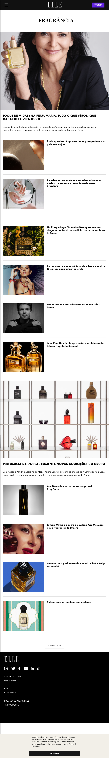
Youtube (26, 668)
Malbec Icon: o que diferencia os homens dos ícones (73, 306)
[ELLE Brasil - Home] (54, 6)
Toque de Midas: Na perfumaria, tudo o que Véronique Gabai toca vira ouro (49, 117)
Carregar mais (54, 645)
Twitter (13, 668)
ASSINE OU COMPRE (98, 5)
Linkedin (33, 668)
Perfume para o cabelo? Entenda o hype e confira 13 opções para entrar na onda (76, 267)
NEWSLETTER (10, 680)
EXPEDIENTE (10, 692)
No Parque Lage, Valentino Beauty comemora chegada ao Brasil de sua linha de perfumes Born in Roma (76, 230)
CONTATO (8, 688)
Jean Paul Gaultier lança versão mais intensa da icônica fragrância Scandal (75, 344)
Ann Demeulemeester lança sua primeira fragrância (70, 488)
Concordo (54, 753)
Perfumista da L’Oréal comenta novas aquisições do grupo (54, 464)
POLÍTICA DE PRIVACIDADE (16, 701)
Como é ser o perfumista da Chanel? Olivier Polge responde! (76, 565)
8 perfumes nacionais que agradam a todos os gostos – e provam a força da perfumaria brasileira (74, 183)
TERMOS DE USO (11, 705)
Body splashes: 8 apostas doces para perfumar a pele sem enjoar (76, 143)
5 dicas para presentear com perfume (69, 602)
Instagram (7, 668)
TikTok (39, 668)
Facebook (20, 668)
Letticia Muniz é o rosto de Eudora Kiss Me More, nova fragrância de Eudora (75, 526)
